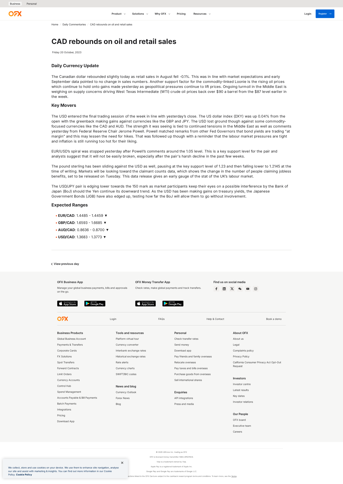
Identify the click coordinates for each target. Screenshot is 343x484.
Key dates (239, 395)
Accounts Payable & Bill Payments (77, 397)
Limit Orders (64, 374)
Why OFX (160, 13)
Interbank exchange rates (131, 350)
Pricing (181, 13)
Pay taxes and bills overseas (191, 368)
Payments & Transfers (70, 344)
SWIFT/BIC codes (126, 374)
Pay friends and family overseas (193, 356)
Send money (181, 344)
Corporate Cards (67, 350)
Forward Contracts (68, 368)
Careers (237, 431)
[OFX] (15, 13)
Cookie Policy (24, 474)
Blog (118, 403)
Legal (236, 344)
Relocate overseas (185, 362)
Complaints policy (243, 350)
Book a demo (274, 318)
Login (113, 318)
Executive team (242, 425)
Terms (234, 476)
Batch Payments (66, 403)
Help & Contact (215, 318)
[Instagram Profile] (256, 289)
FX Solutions (64, 356)
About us (238, 338)
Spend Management (69, 391)
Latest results (241, 389)
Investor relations (243, 401)
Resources (200, 13)
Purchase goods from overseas (192, 374)
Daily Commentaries (74, 24)
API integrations (183, 398)
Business (15, 3)
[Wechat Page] (240, 289)
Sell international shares (188, 379)
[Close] (122, 463)
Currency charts (125, 368)
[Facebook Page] (216, 289)
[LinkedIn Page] (224, 289)
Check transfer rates (186, 338)
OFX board (239, 419)
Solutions (138, 13)
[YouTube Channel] (248, 289)
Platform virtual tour (127, 338)
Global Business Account (71, 338)
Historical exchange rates (130, 356)
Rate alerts (122, 362)
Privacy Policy (241, 356)
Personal (32, 3)
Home (54, 24)
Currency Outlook (126, 392)
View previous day (66, 264)
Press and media (184, 403)
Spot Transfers (65, 362)
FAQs (161, 318)
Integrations (64, 409)
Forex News (123, 398)
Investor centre (242, 384)
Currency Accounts (68, 379)
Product (116, 13)
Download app (182, 350)
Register (323, 13)
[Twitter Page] (232, 289)
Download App (65, 421)
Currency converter (127, 344)
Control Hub (64, 385)
